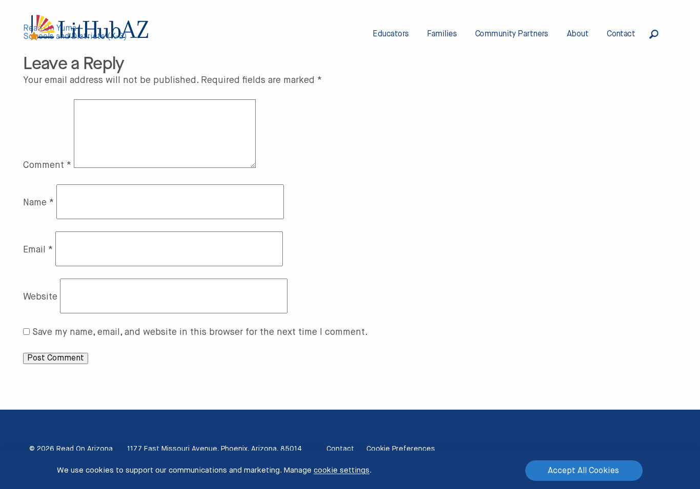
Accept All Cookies (583, 471)
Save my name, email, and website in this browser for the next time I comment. (200, 332)
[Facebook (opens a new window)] (625, 449)
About (577, 34)
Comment (47, 165)
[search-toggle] (660, 34)
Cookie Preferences (400, 449)
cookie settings (341, 470)
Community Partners (511, 34)
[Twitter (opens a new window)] (595, 449)
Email (38, 249)
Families (442, 34)
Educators (390, 34)
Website (40, 297)
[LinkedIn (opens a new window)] (656, 449)
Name (38, 202)
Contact (621, 34)
